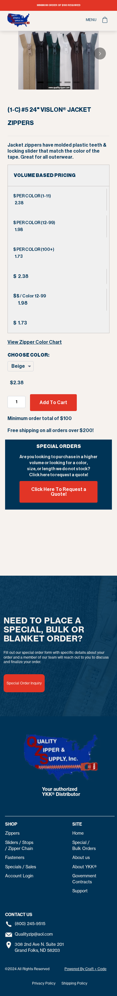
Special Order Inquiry (24, 683)
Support (80, 891)
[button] (91, 19)
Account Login (19, 876)
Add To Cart (53, 402)
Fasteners (14, 857)
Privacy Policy (44, 983)
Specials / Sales (20, 867)
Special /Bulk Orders (84, 845)
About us (81, 857)
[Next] (100, 53)
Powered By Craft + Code (85, 969)
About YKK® (84, 867)
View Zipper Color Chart (35, 342)
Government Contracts (84, 879)
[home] (41, 20)
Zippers (12, 833)
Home (78, 833)
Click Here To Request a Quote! (58, 492)
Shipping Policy (74, 983)
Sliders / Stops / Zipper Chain (19, 845)
